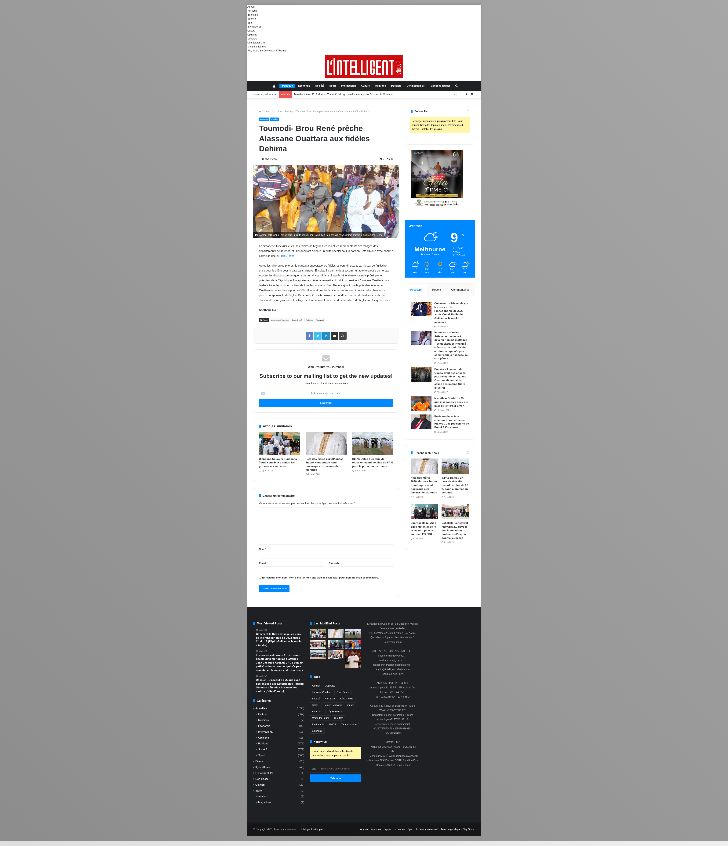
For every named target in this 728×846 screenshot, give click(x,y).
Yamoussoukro (349, 724)
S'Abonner (281, 50)
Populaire (416, 289)
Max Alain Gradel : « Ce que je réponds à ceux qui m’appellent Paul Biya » (451, 402)
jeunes (350, 705)
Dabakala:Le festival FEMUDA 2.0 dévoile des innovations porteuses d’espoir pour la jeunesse (455, 530)
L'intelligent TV (264, 773)
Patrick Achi (318, 724)
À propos (376, 829)
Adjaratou (330, 685)
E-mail (263, 563)
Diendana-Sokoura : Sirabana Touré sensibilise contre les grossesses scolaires (278, 462)
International (254, 26)
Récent (436, 289)
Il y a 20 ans (262, 767)
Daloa (315, 705)
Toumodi (320, 320)
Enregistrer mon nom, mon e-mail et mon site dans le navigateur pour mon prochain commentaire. (320, 577)
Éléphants (317, 731)
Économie (252, 14)
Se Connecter (267, 50)
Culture (251, 30)
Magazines (264, 802)
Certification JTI (256, 42)
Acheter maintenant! (427, 829)
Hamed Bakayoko (333, 705)
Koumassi (317, 711)
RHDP (332, 724)
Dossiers (252, 38)
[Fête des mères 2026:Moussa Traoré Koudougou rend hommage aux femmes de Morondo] (326, 443)
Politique (252, 10)
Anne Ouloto (343, 692)
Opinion (260, 784)
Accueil (251, 6)
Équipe (387, 829)
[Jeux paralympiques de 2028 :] (353, 644)
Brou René (287, 255)
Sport (250, 22)
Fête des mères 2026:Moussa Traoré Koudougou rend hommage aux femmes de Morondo (424, 485)
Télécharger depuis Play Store (457, 829)
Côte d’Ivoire (346, 698)
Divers (259, 761)
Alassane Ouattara (280, 320)
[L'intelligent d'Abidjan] (364, 66)
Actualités (277, 111)
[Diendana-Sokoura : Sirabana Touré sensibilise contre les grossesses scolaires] (279, 443)
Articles (262, 796)
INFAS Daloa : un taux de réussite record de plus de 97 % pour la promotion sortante (340, 94)
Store (258, 790)
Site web (334, 563)
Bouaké (316, 698)
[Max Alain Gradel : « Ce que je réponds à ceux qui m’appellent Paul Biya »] (421, 403)
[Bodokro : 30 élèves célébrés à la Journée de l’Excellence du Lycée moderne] (318, 654)
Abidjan (316, 685)
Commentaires (460, 289)
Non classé (262, 778)
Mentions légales (256, 46)
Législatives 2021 (337, 711)
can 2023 (330, 698)
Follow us (320, 741)
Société (251, 18)
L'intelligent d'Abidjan (311, 829)
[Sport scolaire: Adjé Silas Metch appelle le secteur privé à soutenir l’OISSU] (424, 511)
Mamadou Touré (320, 718)
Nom (262, 549)
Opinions (252, 34)
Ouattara (338, 718)
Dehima (309, 320)
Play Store (253, 50)
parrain (353, 295)
